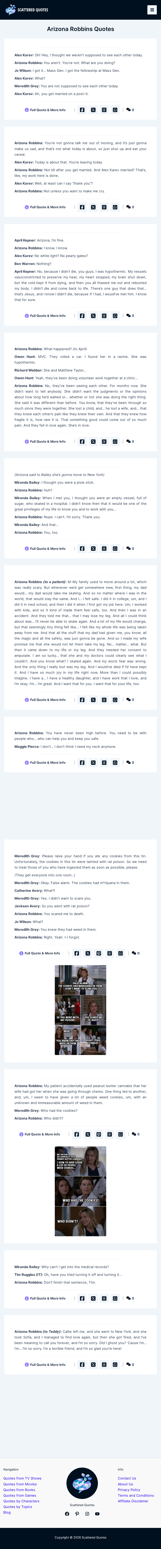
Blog (7, 1512)
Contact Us (127, 1478)
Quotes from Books (19, 1490)
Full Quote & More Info (48, 110)
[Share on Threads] (104, 109)
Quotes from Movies (20, 1484)
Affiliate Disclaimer (133, 1501)
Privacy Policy (129, 1490)
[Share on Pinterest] (98, 953)
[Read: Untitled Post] (80, 1010)
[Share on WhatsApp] (115, 109)
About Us (125, 1484)
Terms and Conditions (136, 1495)
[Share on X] (93, 109)
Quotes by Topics (17, 1507)
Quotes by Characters (21, 1501)
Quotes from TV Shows (22, 1478)
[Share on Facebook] (82, 109)
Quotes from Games (19, 1495)
